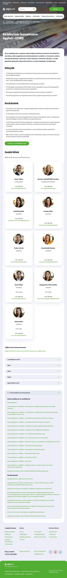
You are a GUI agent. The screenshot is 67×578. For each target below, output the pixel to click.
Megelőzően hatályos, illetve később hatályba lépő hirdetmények (26, 516)
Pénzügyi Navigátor (20, 574)
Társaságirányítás (39, 534)
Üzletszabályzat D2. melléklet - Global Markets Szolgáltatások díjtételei (28, 430)
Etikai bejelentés (9, 574)
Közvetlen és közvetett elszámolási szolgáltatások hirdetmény (25, 512)
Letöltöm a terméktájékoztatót (16, 143)
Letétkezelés (8, 544)
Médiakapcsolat (38, 554)
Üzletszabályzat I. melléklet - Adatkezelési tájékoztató (23, 453)
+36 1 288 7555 (19, 260)
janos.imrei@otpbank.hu (19, 188)
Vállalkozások (16, 2)
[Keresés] (34, 9)
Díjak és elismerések (40, 537)
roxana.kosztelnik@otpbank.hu (48, 262)
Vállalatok (8, 534)
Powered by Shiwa (53, 572)
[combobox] (27, 9)
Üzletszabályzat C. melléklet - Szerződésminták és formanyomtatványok (28, 422)
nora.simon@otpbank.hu (18, 335)
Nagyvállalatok (31, 2)
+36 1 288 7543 (19, 297)
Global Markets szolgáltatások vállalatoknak (28, 21)
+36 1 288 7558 (48, 297)
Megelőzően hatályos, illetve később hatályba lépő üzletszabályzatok (27, 471)
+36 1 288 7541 (19, 219)
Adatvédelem (29, 574)
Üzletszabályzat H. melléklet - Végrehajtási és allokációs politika (26, 449)
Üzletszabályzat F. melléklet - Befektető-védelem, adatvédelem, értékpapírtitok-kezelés (33, 442)
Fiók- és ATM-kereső (40, 551)
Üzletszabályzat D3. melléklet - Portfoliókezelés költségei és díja (26, 434)
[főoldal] (26, 564)
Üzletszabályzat (12, 402)
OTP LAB (21, 540)
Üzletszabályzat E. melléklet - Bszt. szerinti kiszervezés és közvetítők (27, 438)
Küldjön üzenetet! (24, 551)
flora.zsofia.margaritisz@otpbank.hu (48, 299)
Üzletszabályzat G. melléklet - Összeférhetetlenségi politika (24, 446)
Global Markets (10, 21)
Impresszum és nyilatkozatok (12, 571)
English (6, 4)
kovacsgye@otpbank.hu (48, 188)
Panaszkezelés (62, 2)
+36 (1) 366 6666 (11, 554)
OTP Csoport (38, 532)
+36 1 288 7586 (48, 260)
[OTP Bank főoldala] (9, 9)
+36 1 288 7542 (48, 186)
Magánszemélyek (7, 2)
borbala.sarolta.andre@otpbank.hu (18, 220)
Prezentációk (53, 537)
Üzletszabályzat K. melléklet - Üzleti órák (19, 461)
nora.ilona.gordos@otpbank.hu (48, 225)
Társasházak (23, 2)
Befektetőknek (49, 2)
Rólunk (55, 2)
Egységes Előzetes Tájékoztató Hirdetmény (20, 479)
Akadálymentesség (25, 537)
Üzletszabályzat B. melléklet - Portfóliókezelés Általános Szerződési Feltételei (30, 418)
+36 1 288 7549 (48, 223)
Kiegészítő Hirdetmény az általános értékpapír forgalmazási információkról (29, 489)
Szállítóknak (23, 534)
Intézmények (8, 537)
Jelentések (52, 534)
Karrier (21, 532)
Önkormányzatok (40, 2)
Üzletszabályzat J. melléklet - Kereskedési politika (22, 457)
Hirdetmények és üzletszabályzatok (30, 571)
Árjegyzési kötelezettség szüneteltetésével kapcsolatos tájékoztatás (25, 351)
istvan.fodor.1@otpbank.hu (19, 262)
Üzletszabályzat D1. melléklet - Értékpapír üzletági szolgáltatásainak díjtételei (30, 426)
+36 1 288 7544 (19, 186)
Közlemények (53, 532)
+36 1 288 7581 (19, 333)
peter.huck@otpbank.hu (19, 299)
